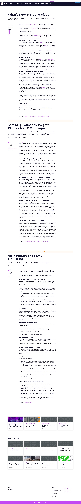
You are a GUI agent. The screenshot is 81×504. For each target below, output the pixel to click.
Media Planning (44, 241)
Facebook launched (28, 24)
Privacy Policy (54, 495)
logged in (26, 105)
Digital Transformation (16, 423)
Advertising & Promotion (12, 148)
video (45, 45)
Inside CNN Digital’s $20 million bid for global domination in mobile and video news (65, 448)
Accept (52, 0)
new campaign (50, 59)
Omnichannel (26, 74)
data (41, 42)
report (36, 74)
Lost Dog (43, 87)
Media (9, 30)
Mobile (9, 32)
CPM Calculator (19, 3)
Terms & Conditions (55, 492)
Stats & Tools (11, 486)
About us (54, 487)
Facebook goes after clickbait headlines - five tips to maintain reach (49, 448)
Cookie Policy (54, 493)
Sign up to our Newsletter (40, 502)
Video (9, 34)
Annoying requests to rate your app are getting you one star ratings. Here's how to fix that (49, 462)
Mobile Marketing (38, 35)
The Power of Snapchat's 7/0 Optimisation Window (15, 448)
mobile (35, 24)
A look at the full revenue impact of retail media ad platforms (32, 448)
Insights (12, 3)
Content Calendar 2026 (46, 3)
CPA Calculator (11, 489)
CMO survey (33, 28)
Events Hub (37, 3)
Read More (47, 0)
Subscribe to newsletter (56, 490)
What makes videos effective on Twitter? (15, 462)
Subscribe (77, 2)
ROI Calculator (10, 490)
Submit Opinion (55, 496)
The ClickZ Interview (28, 3)
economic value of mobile (43, 34)
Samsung (21, 142)
